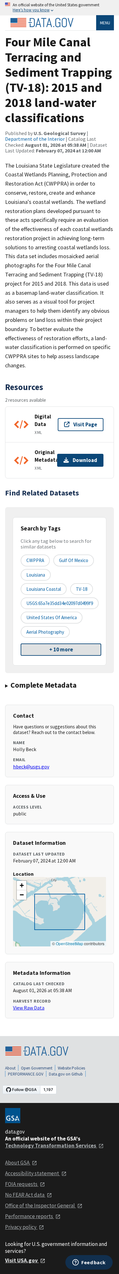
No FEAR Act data (25, 1194)
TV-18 (81, 589)
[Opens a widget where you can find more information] (89, 1263)
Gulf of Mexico (73, 560)
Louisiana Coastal (43, 589)
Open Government (36, 1068)
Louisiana (35, 575)
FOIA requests (21, 1184)
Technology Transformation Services (51, 1145)
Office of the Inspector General (40, 1205)
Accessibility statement (32, 1173)
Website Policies (71, 1068)
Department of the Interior (35, 139)
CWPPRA (35, 560)
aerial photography (45, 632)
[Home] (42, 22)
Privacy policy (21, 1227)
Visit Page (85, 424)
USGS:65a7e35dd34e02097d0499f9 (59, 603)
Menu (105, 23)
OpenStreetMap (69, 943)
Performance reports (29, 1216)
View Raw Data (28, 1007)
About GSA (17, 1162)
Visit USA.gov (22, 1260)
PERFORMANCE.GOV (25, 1074)
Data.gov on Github (66, 1074)
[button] (21, 885)
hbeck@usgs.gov (31, 766)
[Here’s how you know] (59, 7)
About (10, 1068)
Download (85, 460)
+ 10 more (61, 649)
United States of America (51, 617)
